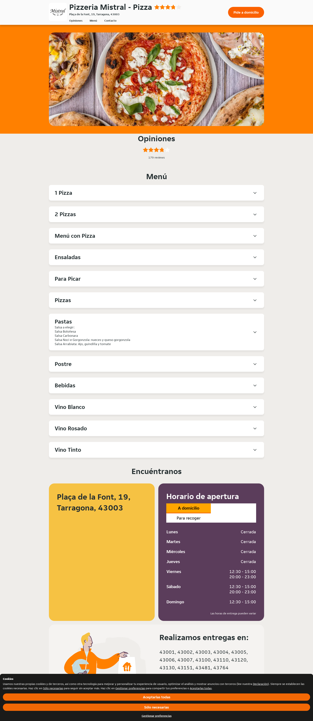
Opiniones (75, 20)
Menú (93, 20)
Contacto (110, 20)
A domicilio (188, 508)
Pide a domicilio (246, 12)
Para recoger (189, 518)
